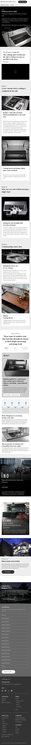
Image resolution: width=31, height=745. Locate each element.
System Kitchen (5, 717)
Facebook (5, 690)
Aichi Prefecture (5, 634)
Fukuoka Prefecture (6, 656)
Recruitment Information (20, 719)
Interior (18, 704)
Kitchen (18, 702)
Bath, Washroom (5, 736)
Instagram (2, 690)
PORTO (4, 725)
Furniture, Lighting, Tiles (7, 734)
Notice (16, 709)
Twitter (8, 690)
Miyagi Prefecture (5, 618)
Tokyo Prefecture (5, 621)
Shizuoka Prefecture (6, 631)
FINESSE (4, 731)
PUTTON (4, 729)
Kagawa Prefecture (6, 653)
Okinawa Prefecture (6, 663)
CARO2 (4, 727)
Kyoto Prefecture (5, 637)
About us (4, 700)
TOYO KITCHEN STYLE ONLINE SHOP (11, 684)
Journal (17, 698)
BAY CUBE (5, 723)
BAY (3, 721)
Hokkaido (4, 615)
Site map (17, 729)
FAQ (16, 727)
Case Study (18, 706)
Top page (4, 698)
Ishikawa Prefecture (6, 628)
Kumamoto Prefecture (6, 659)
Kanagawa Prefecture (6, 624)
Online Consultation (6, 702)
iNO (3, 719)
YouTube (11, 690)
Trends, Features (20, 700)
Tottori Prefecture (5, 643)
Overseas (4, 666)
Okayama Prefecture (6, 647)
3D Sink (12, 5)
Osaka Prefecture (5, 640)
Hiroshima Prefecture (6, 650)
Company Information (20, 717)
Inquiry (17, 731)
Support (17, 732)
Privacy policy (18, 721)
